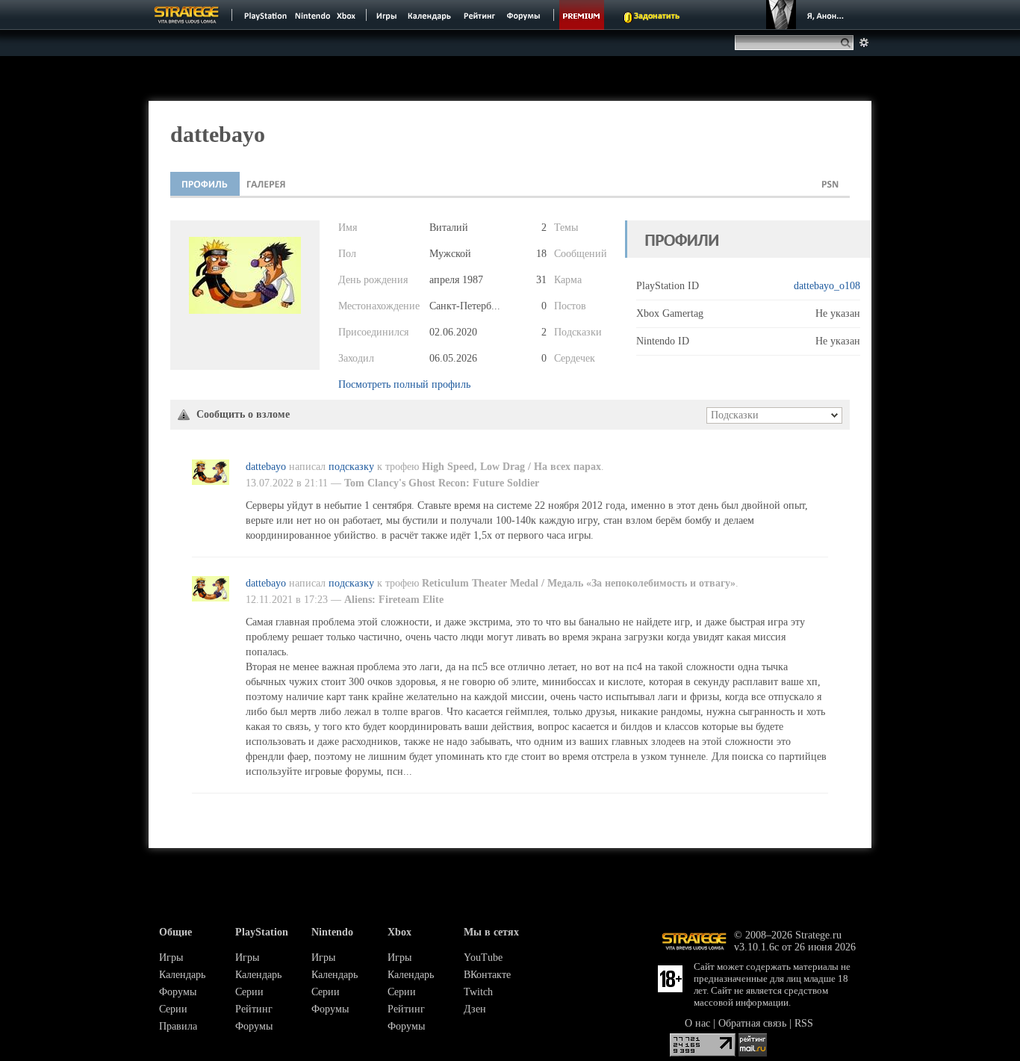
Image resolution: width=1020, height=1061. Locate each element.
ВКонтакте (487, 974)
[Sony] (264, 15)
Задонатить (657, 16)
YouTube (483, 957)
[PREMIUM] (581, 15)
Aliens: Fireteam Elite (394, 599)
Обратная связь (752, 1023)
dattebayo (266, 466)
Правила (178, 1026)
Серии (173, 1009)
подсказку (351, 466)
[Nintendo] (313, 15)
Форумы (177, 991)
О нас (697, 1023)
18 (541, 253)
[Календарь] (429, 15)
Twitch (478, 991)
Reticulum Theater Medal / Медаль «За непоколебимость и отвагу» (579, 583)
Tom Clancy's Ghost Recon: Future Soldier (441, 483)
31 (541, 279)
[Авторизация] (807, 15)
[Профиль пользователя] (205, 184)
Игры (171, 957)
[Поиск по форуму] (864, 43)
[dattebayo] (210, 481)
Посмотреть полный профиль (404, 384)
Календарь (182, 974)
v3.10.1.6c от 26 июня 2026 (795, 947)
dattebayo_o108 (827, 285)
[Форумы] (524, 15)
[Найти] (848, 42)
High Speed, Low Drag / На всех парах (511, 466)
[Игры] (387, 15)
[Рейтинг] (479, 15)
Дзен (475, 1009)
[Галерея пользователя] (266, 184)
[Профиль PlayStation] (830, 184)
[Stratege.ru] (186, 15)
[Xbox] (348, 15)
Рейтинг (254, 1009)
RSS (803, 1023)
